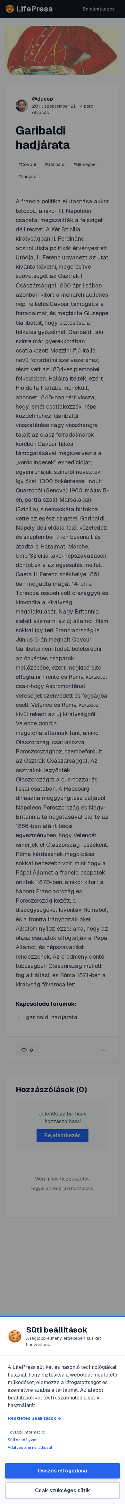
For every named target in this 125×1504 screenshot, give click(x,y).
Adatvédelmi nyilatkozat (30, 1447)
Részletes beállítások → (34, 1418)
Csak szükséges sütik (62, 1490)
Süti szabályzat (22, 1440)
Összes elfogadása (62, 1471)
